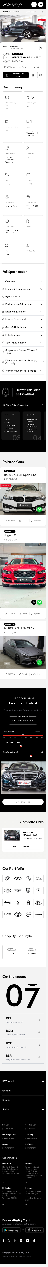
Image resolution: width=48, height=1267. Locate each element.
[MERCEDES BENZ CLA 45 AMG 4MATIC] (23, 647)
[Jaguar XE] (23, 573)
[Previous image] (2, 498)
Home (5, 45)
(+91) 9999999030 (32, 1141)
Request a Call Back (18, 73)
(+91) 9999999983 (9, 1121)
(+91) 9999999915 (32, 1121)
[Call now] (33, 507)
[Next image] (44, 498)
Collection (13, 45)
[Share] (41, 46)
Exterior (7, 11)
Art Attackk (26, 1249)
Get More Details (23, 794)
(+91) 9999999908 (9, 1141)
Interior (16, 11)
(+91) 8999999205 (32, 1131)
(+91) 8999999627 (9, 1131)
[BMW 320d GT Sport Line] (23, 497)
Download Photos (33, 12)
